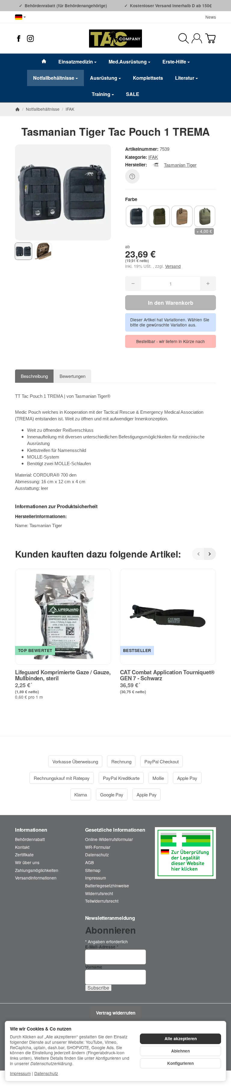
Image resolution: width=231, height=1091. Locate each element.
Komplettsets (148, 77)
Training (101, 94)
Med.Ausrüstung (128, 61)
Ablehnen (180, 1051)
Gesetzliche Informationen (115, 830)
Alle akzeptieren (181, 1038)
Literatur (184, 77)
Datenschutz (46, 1073)
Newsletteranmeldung (110, 918)
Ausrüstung (103, 77)
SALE (132, 94)
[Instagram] (30, 38)
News (210, 17)
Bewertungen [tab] (72, 376)
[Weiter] (210, 554)
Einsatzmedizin (75, 61)
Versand (173, 266)
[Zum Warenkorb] (210, 38)
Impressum (20, 1073)
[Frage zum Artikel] (132, 176)
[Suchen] (183, 38)
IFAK (153, 157)
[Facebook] (18, 38)
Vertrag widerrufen (115, 1012)
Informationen (31, 830)
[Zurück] (198, 554)
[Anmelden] (196, 38)
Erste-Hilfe (174, 61)
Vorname (93, 967)
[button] (23, 251)
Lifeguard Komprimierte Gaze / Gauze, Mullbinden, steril (63, 675)
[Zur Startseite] (115, 38)
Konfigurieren (180, 1063)
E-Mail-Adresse (101, 947)
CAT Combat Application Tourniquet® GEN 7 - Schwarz (167, 675)
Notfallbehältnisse (53, 77)
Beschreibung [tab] (34, 376)
